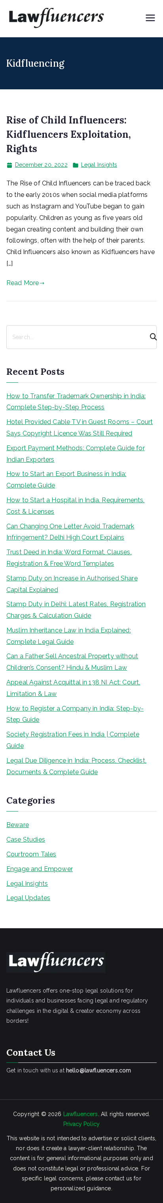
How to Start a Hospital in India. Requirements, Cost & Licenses (75, 505)
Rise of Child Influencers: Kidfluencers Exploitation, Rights (68, 134)
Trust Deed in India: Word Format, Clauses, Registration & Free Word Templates (69, 557)
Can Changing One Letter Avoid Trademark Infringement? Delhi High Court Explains (70, 532)
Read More (22, 283)
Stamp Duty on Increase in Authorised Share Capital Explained (72, 584)
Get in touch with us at (68, 1070)
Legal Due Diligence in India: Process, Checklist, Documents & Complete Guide (76, 766)
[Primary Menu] (150, 18)
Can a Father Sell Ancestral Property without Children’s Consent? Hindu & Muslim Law (72, 661)
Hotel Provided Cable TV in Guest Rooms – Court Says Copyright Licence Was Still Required (79, 427)
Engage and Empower (39, 869)
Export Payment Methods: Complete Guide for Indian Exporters (75, 453)
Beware (17, 825)
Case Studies (25, 839)
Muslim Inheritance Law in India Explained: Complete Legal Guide (68, 636)
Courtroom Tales (31, 854)
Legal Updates (28, 898)
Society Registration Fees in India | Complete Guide (72, 740)
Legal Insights (99, 165)
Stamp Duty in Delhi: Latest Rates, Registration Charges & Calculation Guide (76, 609)
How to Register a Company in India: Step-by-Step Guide (75, 714)
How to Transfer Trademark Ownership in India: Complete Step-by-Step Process (76, 401)
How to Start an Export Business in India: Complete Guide (66, 479)
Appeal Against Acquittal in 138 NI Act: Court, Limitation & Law (73, 688)
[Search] (150, 337)
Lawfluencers (80, 1114)
